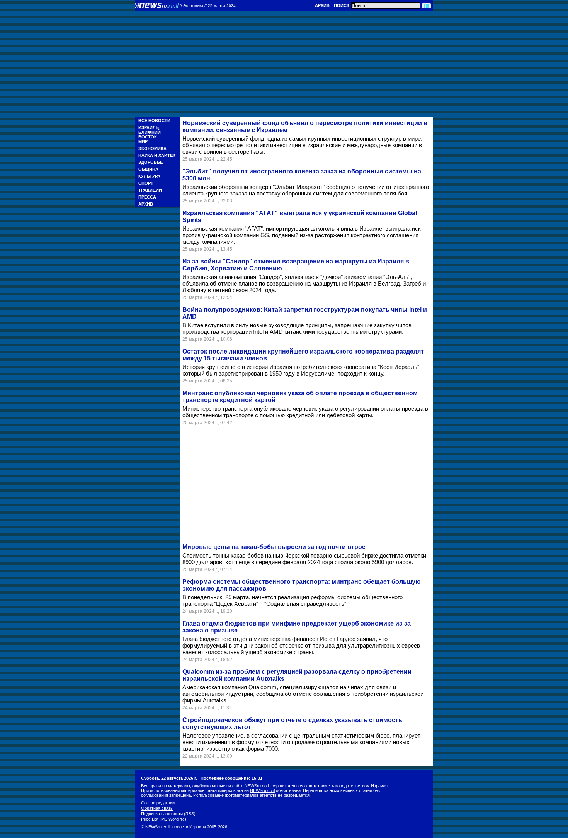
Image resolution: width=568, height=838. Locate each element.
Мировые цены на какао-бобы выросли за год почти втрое (274, 547)
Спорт (145, 183)
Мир (143, 141)
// (208, 5)
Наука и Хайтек (156, 155)
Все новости (154, 120)
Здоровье (150, 162)
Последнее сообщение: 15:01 (231, 778)
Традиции (150, 190)
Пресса (147, 197)
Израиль (148, 127)
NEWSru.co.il (262, 790)
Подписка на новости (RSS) (168, 813)
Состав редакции (158, 803)
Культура (149, 176)
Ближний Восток (149, 134)
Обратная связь (157, 808)
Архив (322, 5)
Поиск (341, 5)
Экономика (152, 148)
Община (148, 169)
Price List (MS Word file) (163, 819)
